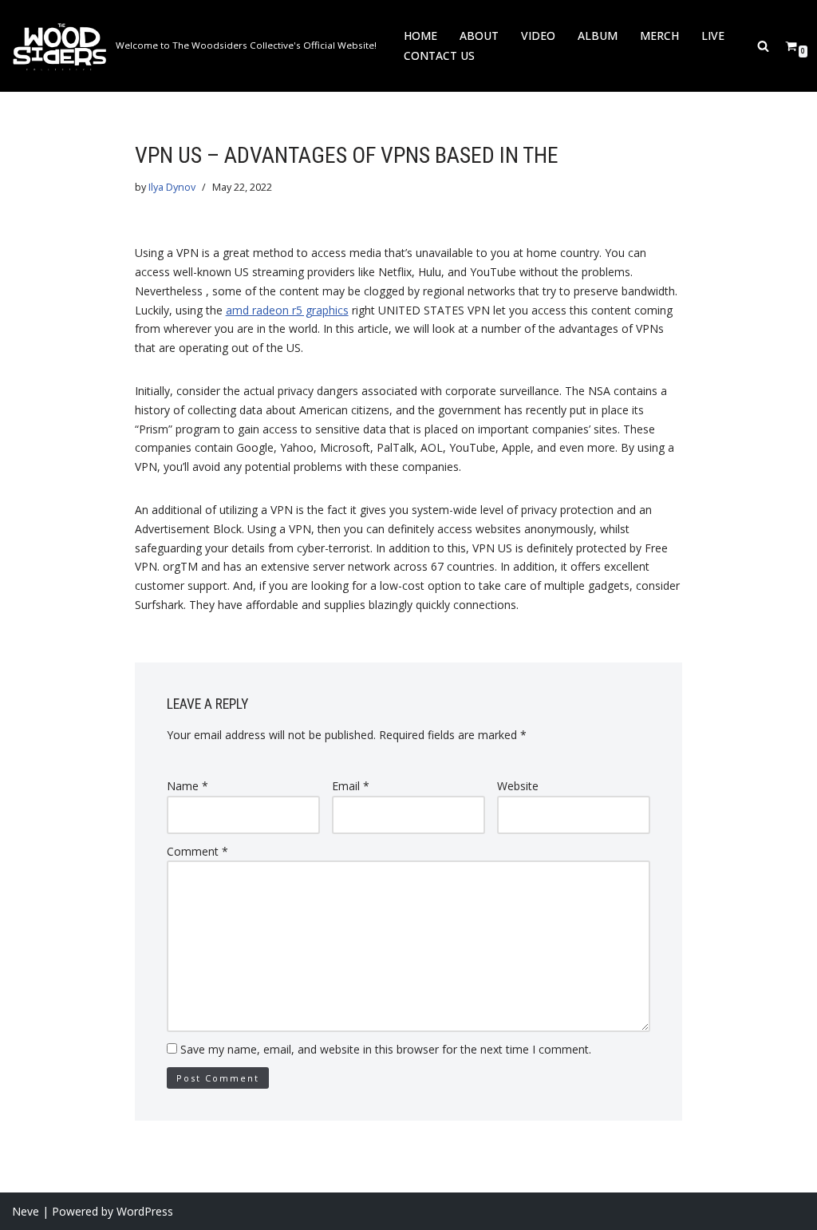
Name (187, 785)
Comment (197, 851)
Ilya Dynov (171, 187)
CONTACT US (439, 55)
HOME (420, 35)
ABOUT (479, 35)
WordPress (144, 1211)
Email (350, 785)
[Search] (763, 46)
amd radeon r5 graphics (287, 310)
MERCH (659, 35)
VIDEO (538, 35)
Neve (25, 1211)
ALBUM (598, 35)
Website (518, 785)
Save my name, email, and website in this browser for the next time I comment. (385, 1049)
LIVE (712, 35)
